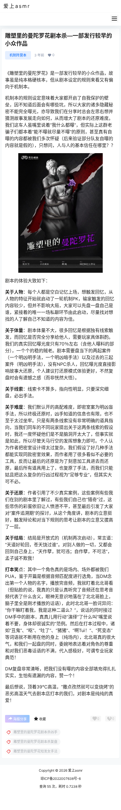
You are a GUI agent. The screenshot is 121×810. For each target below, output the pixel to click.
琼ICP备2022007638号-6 (61, 778)
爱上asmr (74, 770)
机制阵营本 (18, 55)
